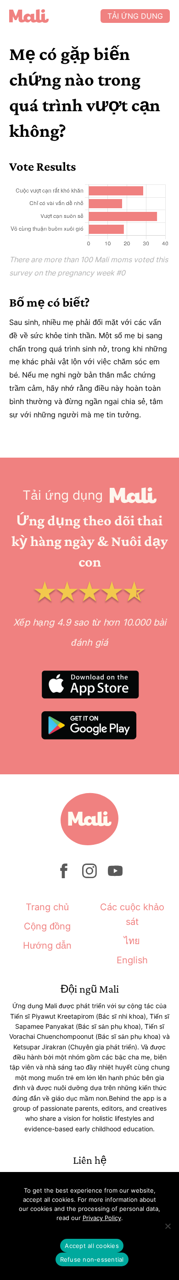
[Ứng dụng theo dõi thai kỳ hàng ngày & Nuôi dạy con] (55, 16)
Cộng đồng (47, 926)
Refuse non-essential (92, 1259)
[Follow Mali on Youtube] (115, 876)
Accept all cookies (92, 1245)
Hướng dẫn (47, 945)
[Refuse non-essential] (167, 1226)
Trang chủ (47, 907)
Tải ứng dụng (135, 16)
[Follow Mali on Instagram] (89, 876)
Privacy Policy (102, 1217)
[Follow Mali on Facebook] (63, 876)
